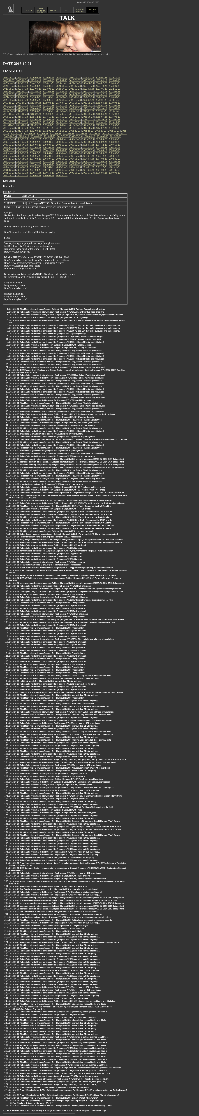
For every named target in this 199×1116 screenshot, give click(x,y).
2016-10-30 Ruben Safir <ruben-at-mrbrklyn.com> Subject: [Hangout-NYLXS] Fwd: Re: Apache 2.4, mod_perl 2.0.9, (59, 1073)
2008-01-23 (88, 144)
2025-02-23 (9, 83)
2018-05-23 (9, 108)
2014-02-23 (88, 122)
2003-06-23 (101, 161)
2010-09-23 (23, 136)
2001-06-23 (61, 170)
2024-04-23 (22, 86)
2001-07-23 (48, 170)
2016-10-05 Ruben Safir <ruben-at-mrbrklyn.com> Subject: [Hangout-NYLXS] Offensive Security (51, 417)
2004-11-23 (114, 156)
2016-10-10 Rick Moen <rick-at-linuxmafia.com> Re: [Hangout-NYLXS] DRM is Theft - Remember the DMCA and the (60, 506)
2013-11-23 (8, 125)
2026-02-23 (88, 77)
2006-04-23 (9, 153)
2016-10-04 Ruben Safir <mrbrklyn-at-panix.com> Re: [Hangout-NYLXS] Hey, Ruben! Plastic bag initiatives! (56, 342)
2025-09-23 (35, 80)
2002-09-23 (101, 164)
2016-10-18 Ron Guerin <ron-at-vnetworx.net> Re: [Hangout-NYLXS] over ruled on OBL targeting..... (53, 857)
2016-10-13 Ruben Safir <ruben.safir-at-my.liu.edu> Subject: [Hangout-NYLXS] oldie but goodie (50, 785)
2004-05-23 (75, 158)
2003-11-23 (35, 161)
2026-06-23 (35, 77)
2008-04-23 (48, 144)
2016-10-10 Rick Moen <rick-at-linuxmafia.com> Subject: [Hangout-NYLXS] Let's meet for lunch (51, 531)
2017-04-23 (61, 111)
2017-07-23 (22, 111)
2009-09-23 (61, 139)
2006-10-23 (48, 150)
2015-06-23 (114, 116)
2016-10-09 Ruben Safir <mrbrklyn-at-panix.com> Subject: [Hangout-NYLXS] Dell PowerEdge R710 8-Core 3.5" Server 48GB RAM (66, 493)
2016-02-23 (9, 116)
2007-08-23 (35, 147)
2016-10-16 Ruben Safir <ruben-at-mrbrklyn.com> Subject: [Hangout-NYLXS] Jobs (45, 810)
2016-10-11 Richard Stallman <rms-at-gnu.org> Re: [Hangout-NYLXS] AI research (45, 565)
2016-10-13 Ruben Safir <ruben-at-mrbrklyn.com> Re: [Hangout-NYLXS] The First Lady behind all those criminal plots (61, 734)
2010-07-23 (49, 136)
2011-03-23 (68, 133)
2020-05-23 (48, 100)
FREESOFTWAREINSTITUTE (41, 10)
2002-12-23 (61, 164)
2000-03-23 (22, 175)
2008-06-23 (22, 144)
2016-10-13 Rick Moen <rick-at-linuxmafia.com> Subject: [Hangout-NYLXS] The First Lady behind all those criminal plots (62, 622)
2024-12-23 (35, 83)
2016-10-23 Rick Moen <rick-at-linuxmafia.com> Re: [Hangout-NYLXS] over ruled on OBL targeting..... (53, 934)
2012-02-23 (48, 130)
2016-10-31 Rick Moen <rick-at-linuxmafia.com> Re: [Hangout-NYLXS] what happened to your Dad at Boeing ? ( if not (60, 1106)
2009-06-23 (101, 139)
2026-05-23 (48, 77)
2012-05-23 (9, 130)
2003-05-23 (114, 161)
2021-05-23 (9, 97)
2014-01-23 (101, 122)
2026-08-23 (9, 77)
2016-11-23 (8, 114)
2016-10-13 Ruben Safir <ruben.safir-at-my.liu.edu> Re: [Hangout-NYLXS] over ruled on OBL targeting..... (55, 745)
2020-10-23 (101, 97)
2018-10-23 (61, 105)
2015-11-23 (48, 116)
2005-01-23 (88, 156)
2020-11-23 (88, 97)
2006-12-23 (22, 150)
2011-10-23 (100, 130)
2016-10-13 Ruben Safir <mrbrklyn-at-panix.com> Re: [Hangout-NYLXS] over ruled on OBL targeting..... (54, 701)
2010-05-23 (76, 136)
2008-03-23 (61, 144)
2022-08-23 (48, 91)
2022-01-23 (22, 94)
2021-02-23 (48, 97)
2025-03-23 (114, 80)
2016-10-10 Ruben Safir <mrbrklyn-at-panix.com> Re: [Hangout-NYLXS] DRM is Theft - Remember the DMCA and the (60, 512)
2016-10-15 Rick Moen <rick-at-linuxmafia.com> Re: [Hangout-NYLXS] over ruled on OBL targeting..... (53, 793)
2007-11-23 (114, 144)
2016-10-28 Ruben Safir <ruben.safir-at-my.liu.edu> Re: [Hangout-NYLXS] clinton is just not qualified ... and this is (59, 1037)
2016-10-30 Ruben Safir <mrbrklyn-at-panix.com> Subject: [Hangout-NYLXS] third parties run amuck (53, 1076)
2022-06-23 (75, 91)
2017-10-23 (101, 108)
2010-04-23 (89, 136)
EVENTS (28, 10)
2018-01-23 (61, 108)
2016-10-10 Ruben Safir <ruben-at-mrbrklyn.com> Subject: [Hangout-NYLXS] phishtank (47, 545)
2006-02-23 (35, 153)
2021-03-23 (35, 97)
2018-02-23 (48, 108)
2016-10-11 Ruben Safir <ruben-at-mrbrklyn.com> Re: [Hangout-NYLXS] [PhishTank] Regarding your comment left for (61, 568)
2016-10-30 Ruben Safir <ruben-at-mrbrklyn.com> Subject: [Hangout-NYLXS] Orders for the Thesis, (53, 1084)
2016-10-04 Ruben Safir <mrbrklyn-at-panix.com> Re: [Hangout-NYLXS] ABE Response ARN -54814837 (55, 339)
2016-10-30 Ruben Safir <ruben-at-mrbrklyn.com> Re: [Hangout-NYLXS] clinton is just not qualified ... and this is (58, 1065)
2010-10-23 (10, 136)
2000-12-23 (22, 172)
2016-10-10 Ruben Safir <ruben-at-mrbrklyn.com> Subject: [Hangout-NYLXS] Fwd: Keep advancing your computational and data (65, 542)
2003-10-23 (48, 161)
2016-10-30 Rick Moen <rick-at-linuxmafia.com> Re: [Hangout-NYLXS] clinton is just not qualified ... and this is (57, 1062)
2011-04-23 (55, 133)
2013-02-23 (9, 128)
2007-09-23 (22, 147)
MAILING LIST (92, 10)
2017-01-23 (101, 111)
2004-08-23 (35, 158)
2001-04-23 (88, 170)
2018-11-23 (48, 105)
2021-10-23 (61, 94)
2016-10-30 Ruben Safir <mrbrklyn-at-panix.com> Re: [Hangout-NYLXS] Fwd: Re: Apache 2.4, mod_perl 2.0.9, (57, 1082)
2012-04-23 (22, 130)
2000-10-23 (48, 172)
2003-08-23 (75, 161)
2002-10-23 (88, 164)
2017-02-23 (88, 111)
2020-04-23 (61, 100)
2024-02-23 (48, 86)
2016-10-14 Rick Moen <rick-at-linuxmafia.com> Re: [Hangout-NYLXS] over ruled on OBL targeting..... (53, 771)
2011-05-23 (42, 133)
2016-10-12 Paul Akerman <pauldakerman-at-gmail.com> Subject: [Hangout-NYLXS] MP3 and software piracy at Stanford (62, 575)
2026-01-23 (101, 77)
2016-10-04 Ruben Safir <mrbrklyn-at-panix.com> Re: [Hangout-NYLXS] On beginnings (47, 334)
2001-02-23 (114, 170)
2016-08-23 (48, 114)
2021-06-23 (114, 94)
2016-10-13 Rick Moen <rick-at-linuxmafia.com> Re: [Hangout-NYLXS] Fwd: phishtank (47, 603)
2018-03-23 (35, 108)
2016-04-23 (101, 114)
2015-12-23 (35, 116)
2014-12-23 (75, 119)
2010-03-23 (102, 136)
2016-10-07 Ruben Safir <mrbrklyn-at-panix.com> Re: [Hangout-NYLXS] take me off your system (52, 425)
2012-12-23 (35, 128)
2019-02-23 (9, 105)
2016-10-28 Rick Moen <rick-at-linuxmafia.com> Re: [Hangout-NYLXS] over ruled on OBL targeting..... (53, 1023)
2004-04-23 (88, 158)
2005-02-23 (75, 156)
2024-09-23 (75, 83)
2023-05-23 (48, 88)
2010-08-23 (36, 136)
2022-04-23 (101, 91)
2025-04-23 (101, 80)
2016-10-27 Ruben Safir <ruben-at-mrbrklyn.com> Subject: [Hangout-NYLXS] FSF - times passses (52, 1017)
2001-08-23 (35, 170)
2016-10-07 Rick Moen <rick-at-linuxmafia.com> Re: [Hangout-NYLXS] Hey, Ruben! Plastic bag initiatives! (55, 428)
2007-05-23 (75, 147)
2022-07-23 (61, 91)
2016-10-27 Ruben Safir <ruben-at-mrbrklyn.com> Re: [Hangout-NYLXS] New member (47, 1015)
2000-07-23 (88, 172)
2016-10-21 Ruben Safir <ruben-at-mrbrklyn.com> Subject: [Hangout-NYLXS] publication (48, 886)
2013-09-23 (35, 125)
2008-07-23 (9, 144)
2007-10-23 (9, 147)
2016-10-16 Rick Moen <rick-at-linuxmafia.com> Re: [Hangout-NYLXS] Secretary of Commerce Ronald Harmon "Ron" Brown (64, 821)
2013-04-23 (101, 125)
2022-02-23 (9, 94)
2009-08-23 (75, 139)
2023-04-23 (61, 88)
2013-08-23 (48, 125)
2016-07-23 (61, 114)
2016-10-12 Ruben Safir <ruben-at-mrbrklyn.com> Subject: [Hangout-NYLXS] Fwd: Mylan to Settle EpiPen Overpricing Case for (65, 589)
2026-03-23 (75, 77)
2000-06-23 (101, 172)
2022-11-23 (8, 91)
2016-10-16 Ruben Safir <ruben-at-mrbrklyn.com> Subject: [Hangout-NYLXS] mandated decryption (52, 813)
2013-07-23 (61, 125)
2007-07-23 (48, 147)
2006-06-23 (101, 150)
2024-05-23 (9, 86)
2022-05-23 (88, 91)
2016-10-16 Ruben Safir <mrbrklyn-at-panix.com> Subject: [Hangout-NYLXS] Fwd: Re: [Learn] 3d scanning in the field (61, 807)
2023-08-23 (9, 88)
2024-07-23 (101, 83)
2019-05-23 (88, 102)
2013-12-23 (114, 122)
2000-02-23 (35, 175)
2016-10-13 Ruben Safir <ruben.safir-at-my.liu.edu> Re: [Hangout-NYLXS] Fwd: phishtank (48, 614)
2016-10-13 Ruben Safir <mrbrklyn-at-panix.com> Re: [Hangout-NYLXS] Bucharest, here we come (52, 684)
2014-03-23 (75, 122)
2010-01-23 (9, 139)
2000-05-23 (114, 172)
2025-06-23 (75, 80)
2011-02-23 (81, 133)
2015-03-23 (35, 119)
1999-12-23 (61, 175)
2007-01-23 (9, 150)
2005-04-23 (48, 156)
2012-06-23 (114, 128)
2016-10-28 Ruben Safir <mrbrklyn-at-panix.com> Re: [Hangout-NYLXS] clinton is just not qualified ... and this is (58, 1043)
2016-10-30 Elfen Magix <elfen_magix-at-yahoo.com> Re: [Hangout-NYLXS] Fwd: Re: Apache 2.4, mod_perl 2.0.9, (59, 1079)
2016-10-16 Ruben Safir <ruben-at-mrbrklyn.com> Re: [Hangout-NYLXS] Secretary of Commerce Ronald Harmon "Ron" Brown (65, 829)
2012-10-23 (61, 128)
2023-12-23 (75, 86)
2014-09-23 (114, 119)
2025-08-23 (48, 80)
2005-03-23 (61, 156)
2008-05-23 (35, 144)
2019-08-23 (48, 102)
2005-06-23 (22, 156)
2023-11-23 (88, 86)
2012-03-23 (35, 130)
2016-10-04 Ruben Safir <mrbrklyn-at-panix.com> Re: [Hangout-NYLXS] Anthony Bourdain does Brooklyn (55, 336)
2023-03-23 (75, 88)
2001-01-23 (9, 172)
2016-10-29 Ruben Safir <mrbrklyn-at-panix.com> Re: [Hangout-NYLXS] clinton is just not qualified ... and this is (58, 1059)
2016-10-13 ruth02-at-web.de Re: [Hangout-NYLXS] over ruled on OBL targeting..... (45, 681)
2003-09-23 (61, 161)
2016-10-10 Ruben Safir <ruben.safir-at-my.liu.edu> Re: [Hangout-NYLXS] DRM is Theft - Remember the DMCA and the (61, 526)
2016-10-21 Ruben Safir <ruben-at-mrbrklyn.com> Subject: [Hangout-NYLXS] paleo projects (49, 876)
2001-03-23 (101, 170)
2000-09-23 (61, 172)
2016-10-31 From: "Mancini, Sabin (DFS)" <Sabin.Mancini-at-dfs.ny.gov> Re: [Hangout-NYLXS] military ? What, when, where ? (64, 1095)
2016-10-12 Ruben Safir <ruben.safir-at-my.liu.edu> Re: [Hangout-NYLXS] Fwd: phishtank (48, 597)
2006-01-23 (48, 153)
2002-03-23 (61, 167)
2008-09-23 (101, 142)
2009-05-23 (114, 139)
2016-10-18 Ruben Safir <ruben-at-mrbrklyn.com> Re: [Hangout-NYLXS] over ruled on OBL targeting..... (54, 852)
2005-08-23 (114, 153)
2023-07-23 (22, 88)
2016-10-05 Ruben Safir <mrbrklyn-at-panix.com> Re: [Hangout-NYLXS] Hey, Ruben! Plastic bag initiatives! (56, 383)
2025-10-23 (22, 80)
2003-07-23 (88, 161)
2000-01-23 (48, 175)
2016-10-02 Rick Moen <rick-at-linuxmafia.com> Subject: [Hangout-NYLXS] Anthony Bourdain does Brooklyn (57, 309)
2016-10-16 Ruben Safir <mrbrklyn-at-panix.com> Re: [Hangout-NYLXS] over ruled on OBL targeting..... (54, 804)
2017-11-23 (88, 108)
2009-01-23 (48, 142)
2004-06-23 (61, 158)
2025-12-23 (114, 77)
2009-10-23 (48, 139)
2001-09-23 (22, 170)
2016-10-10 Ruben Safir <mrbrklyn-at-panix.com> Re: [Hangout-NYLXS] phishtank (45, 548)
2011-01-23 (94, 133)
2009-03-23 (22, 142)
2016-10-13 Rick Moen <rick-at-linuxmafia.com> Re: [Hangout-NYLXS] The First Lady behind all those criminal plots (60, 675)
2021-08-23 (88, 94)
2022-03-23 (114, 91)
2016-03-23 (114, 114)
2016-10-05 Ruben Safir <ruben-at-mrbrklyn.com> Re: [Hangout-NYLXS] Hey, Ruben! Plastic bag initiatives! (56, 378)
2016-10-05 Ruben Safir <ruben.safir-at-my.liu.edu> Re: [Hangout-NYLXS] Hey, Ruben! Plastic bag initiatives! (57, 367)
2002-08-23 (114, 164)
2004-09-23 (22, 158)
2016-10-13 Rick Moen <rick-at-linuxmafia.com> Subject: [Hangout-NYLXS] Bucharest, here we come (54, 678)
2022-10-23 (22, 91)
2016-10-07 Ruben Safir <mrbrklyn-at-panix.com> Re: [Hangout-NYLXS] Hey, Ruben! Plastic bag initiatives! (56, 431)
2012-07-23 (101, 128)
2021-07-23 (101, 94)
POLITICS (54, 10)
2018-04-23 (22, 108)
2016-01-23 (22, 116)
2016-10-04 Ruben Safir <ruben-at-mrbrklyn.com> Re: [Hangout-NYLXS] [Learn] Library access (51, 400)
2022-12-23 (114, 88)
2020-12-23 (75, 97)
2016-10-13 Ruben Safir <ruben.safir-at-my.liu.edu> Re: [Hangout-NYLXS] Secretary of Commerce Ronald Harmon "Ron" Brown (65, 796)
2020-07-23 (22, 100)
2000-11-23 (35, 172)
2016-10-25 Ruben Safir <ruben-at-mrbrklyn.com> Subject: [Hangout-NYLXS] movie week (48, 998)
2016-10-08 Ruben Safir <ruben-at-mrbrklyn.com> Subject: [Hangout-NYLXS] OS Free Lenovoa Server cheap (57, 490)
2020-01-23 (101, 100)
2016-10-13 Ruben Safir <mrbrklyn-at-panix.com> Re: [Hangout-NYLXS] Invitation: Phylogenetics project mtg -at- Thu (61, 600)
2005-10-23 (88, 153)
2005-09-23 (101, 153)
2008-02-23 (75, 144)
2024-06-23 (114, 83)
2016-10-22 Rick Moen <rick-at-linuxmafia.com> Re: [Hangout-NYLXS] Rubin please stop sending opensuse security (60, 920)
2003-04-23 (9, 164)
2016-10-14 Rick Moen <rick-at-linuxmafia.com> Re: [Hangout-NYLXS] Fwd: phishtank (47, 776)
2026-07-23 (22, 77)
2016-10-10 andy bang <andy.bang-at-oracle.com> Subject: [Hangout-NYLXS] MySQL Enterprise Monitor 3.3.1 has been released (66, 540)
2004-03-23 (101, 158)
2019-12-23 (114, 100)
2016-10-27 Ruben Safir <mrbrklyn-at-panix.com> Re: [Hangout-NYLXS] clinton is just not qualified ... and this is (58, 1012)
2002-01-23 (88, 167)
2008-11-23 (75, 142)
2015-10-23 (61, 116)
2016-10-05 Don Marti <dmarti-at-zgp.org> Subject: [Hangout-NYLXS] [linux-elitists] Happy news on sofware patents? (60, 500)
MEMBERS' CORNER (80, 10)
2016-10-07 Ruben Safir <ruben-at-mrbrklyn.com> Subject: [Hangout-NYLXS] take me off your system (54, 423)
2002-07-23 (9, 167)
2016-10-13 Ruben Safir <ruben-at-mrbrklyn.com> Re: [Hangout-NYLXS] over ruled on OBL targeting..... (54, 723)
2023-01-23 (101, 88)
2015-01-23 (61, 119)
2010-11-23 (121, 133)
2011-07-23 (16, 133)
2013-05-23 (88, 125)
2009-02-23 (35, 142)
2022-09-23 (35, 91)
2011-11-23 (87, 130)
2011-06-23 (29, 133)
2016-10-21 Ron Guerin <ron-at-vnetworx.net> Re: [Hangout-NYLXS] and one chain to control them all (53, 889)
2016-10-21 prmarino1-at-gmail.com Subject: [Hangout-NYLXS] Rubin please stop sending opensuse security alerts (60, 917)
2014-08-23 (9, 122)
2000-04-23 (9, 175)
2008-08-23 (114, 142)
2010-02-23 (115, 136)
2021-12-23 (35, 94)
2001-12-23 (101, 167)
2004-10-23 (9, 158)
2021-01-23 (61, 97)
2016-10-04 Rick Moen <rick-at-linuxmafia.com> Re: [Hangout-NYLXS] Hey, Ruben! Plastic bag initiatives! (55, 350)
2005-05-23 (35, 156)
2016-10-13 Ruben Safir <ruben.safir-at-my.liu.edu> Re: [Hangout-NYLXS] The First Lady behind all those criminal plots (61, 639)
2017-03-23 (75, 111)
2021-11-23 (48, 94)
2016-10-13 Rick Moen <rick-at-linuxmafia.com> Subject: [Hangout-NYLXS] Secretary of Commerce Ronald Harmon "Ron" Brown (66, 619)
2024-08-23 (88, 83)
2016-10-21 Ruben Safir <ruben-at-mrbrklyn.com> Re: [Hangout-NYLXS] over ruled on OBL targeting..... (54, 895)
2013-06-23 (75, 125)
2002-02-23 (75, 167)
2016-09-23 (35, 114)
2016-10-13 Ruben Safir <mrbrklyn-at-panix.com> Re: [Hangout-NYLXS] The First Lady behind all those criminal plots (60, 720)
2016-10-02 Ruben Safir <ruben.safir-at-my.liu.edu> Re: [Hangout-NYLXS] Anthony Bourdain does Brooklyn (56, 312)
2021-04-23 (22, 97)
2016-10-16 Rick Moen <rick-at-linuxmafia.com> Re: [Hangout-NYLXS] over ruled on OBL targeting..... (53, 818)
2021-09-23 (75, 94)
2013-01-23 (22, 128)
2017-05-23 (48, 111)
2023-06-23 (35, 88)
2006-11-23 (35, 150)
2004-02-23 (114, 158)
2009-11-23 (35, 139)
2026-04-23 (61, 77)
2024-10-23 (61, 83)
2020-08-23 (9, 100)
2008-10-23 (88, 142)
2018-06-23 (114, 105)
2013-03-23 (114, 125)
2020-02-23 (88, 100)
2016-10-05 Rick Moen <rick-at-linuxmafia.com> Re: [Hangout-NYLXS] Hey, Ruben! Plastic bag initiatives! (55, 362)
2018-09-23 (75, 105)
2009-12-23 (22, 139)
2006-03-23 (22, 153)
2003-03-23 (22, 164)
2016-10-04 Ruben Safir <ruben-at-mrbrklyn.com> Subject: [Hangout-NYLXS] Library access (50, 345)
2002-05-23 (35, 167)
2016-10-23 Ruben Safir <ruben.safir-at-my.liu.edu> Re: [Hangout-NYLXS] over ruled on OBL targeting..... (55, 970)
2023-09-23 (114, 86)
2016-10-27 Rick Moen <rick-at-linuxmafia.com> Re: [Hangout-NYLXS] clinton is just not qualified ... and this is (57, 1004)
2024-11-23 (48, 83)
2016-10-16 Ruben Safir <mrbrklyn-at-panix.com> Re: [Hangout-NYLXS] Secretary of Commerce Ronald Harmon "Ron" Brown (65, 827)
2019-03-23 (114, 102)
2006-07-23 (88, 150)
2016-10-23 (22, 114)
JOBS (67, 10)
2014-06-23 (35, 122)
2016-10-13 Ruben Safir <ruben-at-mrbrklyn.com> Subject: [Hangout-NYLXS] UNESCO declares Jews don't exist (59, 706)
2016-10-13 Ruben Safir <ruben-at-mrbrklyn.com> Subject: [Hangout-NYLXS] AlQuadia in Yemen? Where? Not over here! (62, 762)
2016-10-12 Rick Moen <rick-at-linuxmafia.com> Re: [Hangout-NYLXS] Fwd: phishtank (47, 594)
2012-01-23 (61, 130)
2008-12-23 (61, 142)
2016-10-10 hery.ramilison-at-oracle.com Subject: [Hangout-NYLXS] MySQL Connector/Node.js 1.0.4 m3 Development (61, 551)
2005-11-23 (75, 153)
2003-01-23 (48, 164)
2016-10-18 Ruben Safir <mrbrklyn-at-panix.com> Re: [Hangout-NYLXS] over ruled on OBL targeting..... (54, 838)
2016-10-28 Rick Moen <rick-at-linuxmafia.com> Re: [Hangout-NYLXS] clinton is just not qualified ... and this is (57, 1020)
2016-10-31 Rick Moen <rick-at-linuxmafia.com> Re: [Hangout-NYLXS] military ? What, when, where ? (53, 1098)
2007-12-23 (101, 144)
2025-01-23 (22, 83)
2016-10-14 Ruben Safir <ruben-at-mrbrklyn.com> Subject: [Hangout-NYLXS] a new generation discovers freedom (59, 782)
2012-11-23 (48, 128)
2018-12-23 (35, 105)
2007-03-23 (101, 147)
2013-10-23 (22, 125)
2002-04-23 (48, 167)
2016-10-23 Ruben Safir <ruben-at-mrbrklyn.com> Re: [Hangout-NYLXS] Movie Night (46, 928)
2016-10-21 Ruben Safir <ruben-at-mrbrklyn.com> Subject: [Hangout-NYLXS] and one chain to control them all (57, 879)
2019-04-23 (101, 102)
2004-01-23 (9, 161)
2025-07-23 (61, 80)
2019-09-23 (35, 102)
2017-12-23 (75, 108)
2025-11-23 (8, 80)
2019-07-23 (61, 102)
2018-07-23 (101, 105)
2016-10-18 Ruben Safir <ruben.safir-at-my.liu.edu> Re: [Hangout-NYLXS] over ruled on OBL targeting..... (55, 873)
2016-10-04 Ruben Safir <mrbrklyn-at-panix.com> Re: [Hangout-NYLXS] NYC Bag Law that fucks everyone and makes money (64, 325)
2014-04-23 (61, 122)
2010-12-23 (107, 133)
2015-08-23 (88, 116)
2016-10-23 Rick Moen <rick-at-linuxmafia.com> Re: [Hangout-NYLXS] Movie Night (45, 931)
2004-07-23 (48, 158)
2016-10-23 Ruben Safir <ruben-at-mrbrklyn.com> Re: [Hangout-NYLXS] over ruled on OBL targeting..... (54, 987)
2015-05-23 (9, 119)
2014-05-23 (48, 122)
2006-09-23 (61, 150)
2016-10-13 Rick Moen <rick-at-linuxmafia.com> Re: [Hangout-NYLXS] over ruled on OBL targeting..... (53, 695)
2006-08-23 (75, 150)
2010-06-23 (63, 136)
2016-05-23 (88, 114)
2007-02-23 (114, 147)
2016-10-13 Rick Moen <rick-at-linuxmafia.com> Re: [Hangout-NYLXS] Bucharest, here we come (51, 703)
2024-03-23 (35, 86)
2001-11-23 (114, 167)
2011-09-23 (114, 130)
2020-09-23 (114, 97)
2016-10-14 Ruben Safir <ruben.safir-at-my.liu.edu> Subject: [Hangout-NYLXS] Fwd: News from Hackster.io (56, 779)
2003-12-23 (22, 161)
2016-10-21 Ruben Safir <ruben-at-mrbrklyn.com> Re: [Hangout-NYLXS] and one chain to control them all (55, 892)
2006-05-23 (114, 150)
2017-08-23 (9, 111)
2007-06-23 (61, 147)
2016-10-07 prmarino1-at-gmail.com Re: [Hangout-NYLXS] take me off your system (46, 434)
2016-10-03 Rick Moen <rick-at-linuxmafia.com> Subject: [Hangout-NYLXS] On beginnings (48, 317)
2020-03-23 (75, 100)
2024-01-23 (61, 86)
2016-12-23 (114, 111)
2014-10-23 (101, 119)
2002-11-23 (75, 164)
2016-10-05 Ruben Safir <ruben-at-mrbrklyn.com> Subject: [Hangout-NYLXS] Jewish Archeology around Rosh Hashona (62, 414)
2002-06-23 (22, 167)
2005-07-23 (9, 156)
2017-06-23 (35, 111)
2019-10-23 (22, 102)
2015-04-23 (22, 119)
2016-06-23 (75, 114)
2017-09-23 (114, 108)
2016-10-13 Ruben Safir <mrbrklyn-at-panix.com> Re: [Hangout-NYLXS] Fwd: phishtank (47, 605)
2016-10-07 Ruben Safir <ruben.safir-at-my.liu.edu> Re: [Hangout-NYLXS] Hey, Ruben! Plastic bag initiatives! (57, 479)
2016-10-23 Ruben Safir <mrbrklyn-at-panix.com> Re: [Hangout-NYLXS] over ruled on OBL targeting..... (54, 937)
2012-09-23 (75, 128)
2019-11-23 (8, 102)
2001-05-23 (75, 170)
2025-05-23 (88, 80)
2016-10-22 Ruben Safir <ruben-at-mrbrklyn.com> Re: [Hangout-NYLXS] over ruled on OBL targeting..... (54, 923)
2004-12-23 (101, 156)
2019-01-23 (22, 105)
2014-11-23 (88, 119)
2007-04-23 (88, 147)
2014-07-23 (22, 122)
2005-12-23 (61, 153)
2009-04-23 (9, 142)
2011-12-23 (75, 130)
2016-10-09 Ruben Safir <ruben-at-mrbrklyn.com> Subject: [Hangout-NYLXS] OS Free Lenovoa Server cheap (57, 487)
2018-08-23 (88, 105)
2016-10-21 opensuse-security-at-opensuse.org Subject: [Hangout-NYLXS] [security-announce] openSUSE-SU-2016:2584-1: (64, 900)
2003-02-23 (35, 164)
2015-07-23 (101, 116)
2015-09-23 (75, 116)
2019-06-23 (75, 102)
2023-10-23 (101, 86)
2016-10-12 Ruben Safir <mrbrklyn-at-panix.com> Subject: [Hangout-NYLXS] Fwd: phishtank (50, 586)
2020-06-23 (35, 100)
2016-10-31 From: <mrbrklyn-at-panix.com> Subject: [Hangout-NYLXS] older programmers (49, 1087)
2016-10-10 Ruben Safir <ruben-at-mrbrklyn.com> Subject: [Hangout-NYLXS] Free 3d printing (50, 509)
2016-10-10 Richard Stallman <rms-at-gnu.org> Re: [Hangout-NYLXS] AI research (45, 537)
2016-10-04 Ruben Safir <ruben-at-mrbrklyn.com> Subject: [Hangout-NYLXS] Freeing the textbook (52, 348)
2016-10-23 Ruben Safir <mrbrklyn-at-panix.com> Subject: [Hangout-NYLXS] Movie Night (48, 926)
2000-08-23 (75, 172)
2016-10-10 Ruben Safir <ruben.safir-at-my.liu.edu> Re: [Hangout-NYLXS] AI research (47, 562)
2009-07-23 (88, 139)
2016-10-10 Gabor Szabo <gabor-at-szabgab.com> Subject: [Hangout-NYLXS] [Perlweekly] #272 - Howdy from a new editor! (63, 534)
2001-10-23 (9, 170)
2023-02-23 (88, 88)
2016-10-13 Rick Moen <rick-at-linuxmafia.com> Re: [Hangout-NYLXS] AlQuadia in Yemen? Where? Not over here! (59, 768)
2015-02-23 (48, 119)
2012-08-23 (88, 128)
